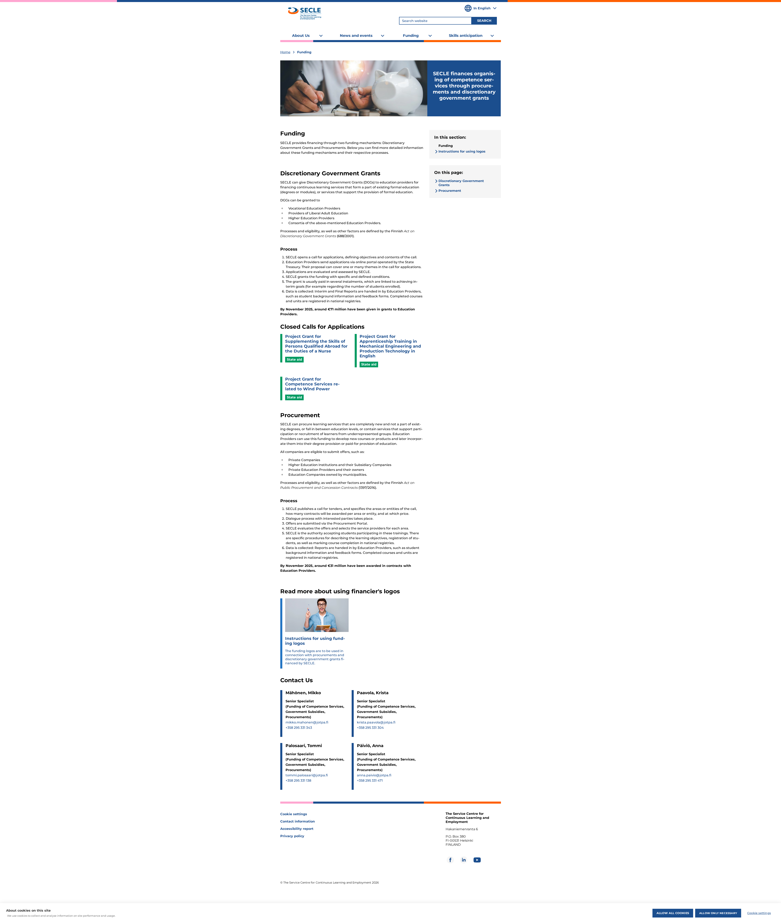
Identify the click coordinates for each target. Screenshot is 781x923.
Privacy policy (292, 836)
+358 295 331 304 (370, 728)
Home (285, 52)
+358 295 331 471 (370, 780)
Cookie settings (293, 814)
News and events (356, 35)
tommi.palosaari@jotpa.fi (307, 775)
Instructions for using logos (461, 151)
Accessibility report (296, 829)
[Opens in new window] (450, 860)
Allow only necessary (718, 913)
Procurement (449, 191)
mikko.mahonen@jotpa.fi (307, 722)
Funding (411, 35)
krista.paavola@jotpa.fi (376, 722)
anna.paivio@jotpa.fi (374, 775)
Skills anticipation (465, 35)
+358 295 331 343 (299, 728)
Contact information (297, 821)
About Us (301, 35)
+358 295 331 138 (298, 780)
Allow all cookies (673, 913)
